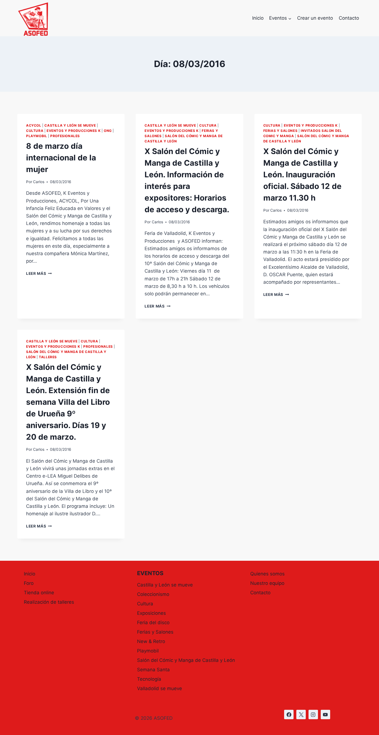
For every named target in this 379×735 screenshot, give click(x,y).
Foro (29, 583)
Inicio (258, 18)
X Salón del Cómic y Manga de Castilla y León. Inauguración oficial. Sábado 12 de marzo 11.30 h (302, 175)
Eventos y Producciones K (73, 131)
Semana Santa (153, 669)
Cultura (34, 131)
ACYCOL (33, 125)
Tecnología (149, 679)
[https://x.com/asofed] (301, 714)
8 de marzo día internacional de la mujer (61, 157)
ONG (108, 131)
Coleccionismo (153, 594)
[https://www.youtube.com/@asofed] (325, 714)
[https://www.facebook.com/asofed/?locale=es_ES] (289, 714)
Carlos (38, 182)
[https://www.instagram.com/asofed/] (313, 714)
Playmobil (36, 136)
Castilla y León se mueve (70, 125)
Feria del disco (153, 622)
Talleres (48, 357)
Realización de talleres (49, 602)
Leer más (39, 273)
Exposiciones (151, 613)
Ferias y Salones (280, 131)
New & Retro (151, 641)
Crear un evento (315, 18)
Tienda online (39, 592)
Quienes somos (267, 574)
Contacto (349, 18)
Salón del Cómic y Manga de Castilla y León (186, 660)
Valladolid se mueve (159, 688)
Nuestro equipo (267, 583)
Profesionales (65, 136)
